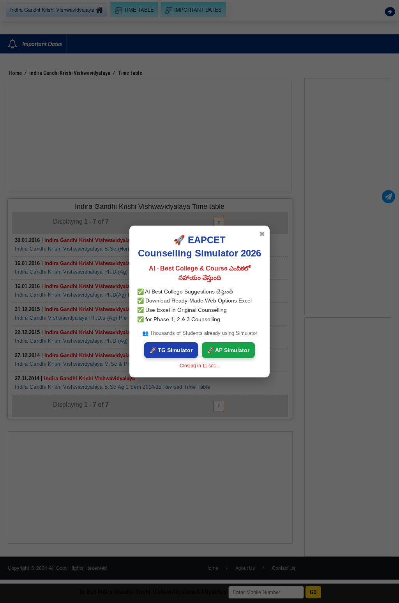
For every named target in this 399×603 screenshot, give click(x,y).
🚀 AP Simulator (228, 350)
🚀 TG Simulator (171, 350)
